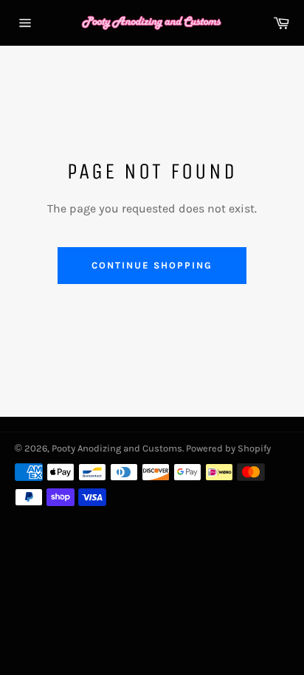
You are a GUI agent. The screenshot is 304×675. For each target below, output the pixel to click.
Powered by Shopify (228, 448)
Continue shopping (151, 265)
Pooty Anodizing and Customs (117, 448)
